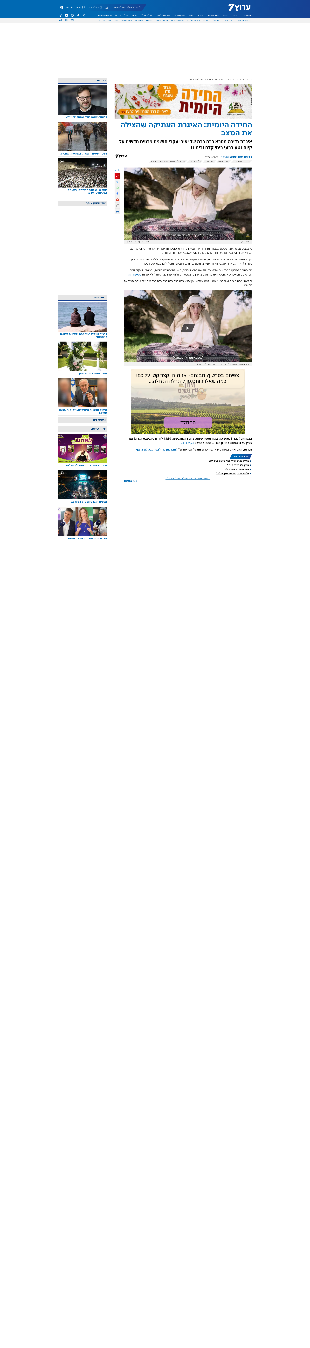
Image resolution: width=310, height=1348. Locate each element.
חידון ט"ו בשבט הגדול (238, 465)
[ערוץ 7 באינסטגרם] (72, 15)
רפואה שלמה (193, 20)
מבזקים (236, 15)
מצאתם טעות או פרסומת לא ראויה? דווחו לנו (187, 478)
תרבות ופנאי (162, 20)
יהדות (118, 15)
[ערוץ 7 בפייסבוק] (78, 15)
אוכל (126, 15)
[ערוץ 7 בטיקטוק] (61, 15)
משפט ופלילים (164, 15)
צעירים (206, 20)
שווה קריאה (223, 161)
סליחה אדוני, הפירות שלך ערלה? (232, 473)
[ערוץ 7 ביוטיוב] (67, 15)
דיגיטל (216, 20)
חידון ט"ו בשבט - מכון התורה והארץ (168, 161)
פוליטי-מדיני (213, 15)
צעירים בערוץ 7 (239, 79)
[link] (82, 117)
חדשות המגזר (244, 20)
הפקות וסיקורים (104, 15)
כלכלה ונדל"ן (147, 15)
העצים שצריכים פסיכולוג (236, 469)
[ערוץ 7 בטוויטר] (83, 15)
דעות (134, 15)
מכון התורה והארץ (241, 161)
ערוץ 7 (249, 79)
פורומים (139, 20)
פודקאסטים (179, 15)
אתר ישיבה (126, 20)
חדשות (247, 15)
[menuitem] (247, 15)
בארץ (200, 15)
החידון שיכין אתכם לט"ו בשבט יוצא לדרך (229, 461)
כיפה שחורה (228, 20)
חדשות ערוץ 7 (237, 9)
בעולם (192, 15)
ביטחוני (226, 15)
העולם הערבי (177, 20)
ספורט (149, 20)
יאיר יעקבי (209, 161)
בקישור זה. (187, 443)
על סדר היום (195, 161)
